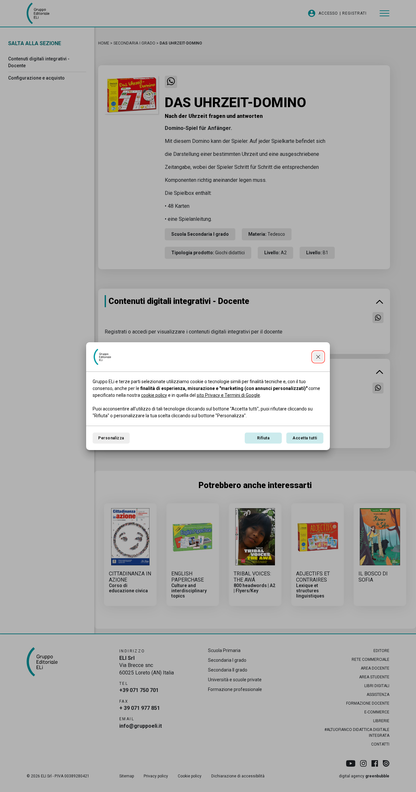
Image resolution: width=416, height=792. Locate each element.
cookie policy (154, 395)
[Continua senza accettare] (318, 357)
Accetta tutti (304, 438)
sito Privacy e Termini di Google (228, 395)
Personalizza (111, 438)
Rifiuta (263, 438)
